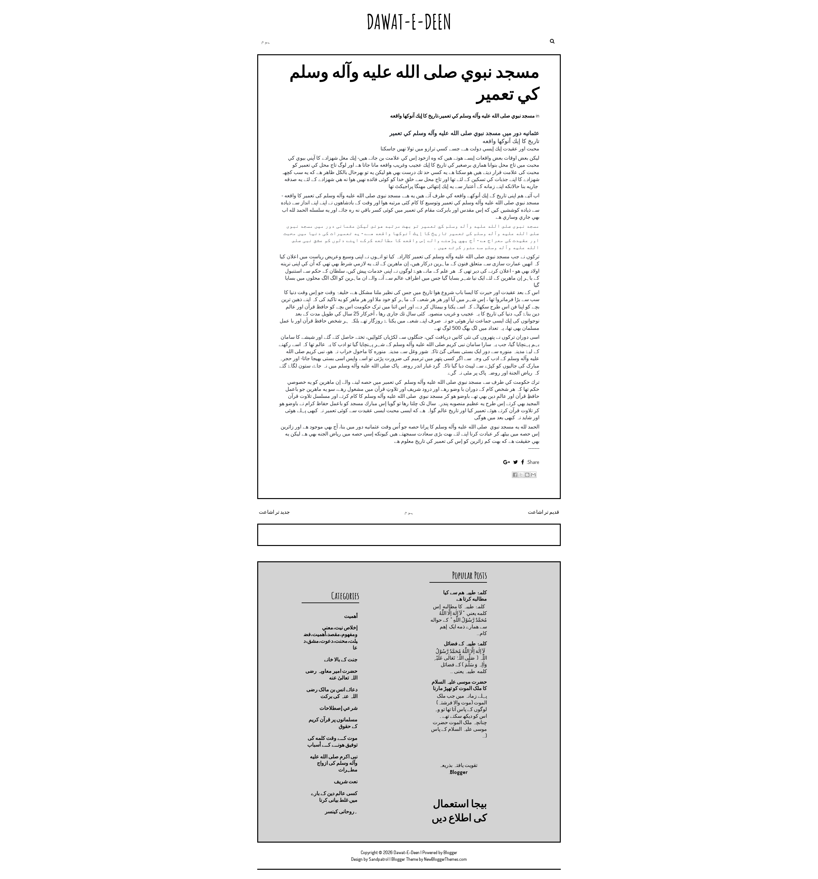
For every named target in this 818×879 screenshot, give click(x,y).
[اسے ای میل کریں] (533, 475)
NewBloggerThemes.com (445, 859)
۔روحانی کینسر (341, 811)
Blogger (458, 772)
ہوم (266, 41)
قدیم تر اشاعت (543, 512)
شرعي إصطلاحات (339, 708)
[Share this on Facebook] (523, 462)
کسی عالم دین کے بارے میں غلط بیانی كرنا (334, 796)
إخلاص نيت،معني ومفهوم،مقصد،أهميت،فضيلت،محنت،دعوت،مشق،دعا (331, 637)
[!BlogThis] (527, 475)
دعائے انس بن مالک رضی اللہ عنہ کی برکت (332, 692)
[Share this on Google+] (507, 462)
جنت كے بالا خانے (341, 659)
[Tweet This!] (516, 462)
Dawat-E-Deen (409, 21)
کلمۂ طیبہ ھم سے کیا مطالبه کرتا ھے (465, 595)
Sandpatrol (379, 859)
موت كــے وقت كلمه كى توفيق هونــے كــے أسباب (332, 741)
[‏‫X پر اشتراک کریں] (521, 475)
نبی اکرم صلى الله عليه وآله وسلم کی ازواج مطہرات (334, 763)
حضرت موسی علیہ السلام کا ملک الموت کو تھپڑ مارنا (459, 685)
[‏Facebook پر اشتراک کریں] (515, 475)
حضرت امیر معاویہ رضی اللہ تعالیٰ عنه (331, 674)
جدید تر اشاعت (274, 512)
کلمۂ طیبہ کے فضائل (465, 643)
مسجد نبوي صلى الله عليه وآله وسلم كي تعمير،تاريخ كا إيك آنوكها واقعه (462, 115)
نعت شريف (346, 781)
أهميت (351, 616)
